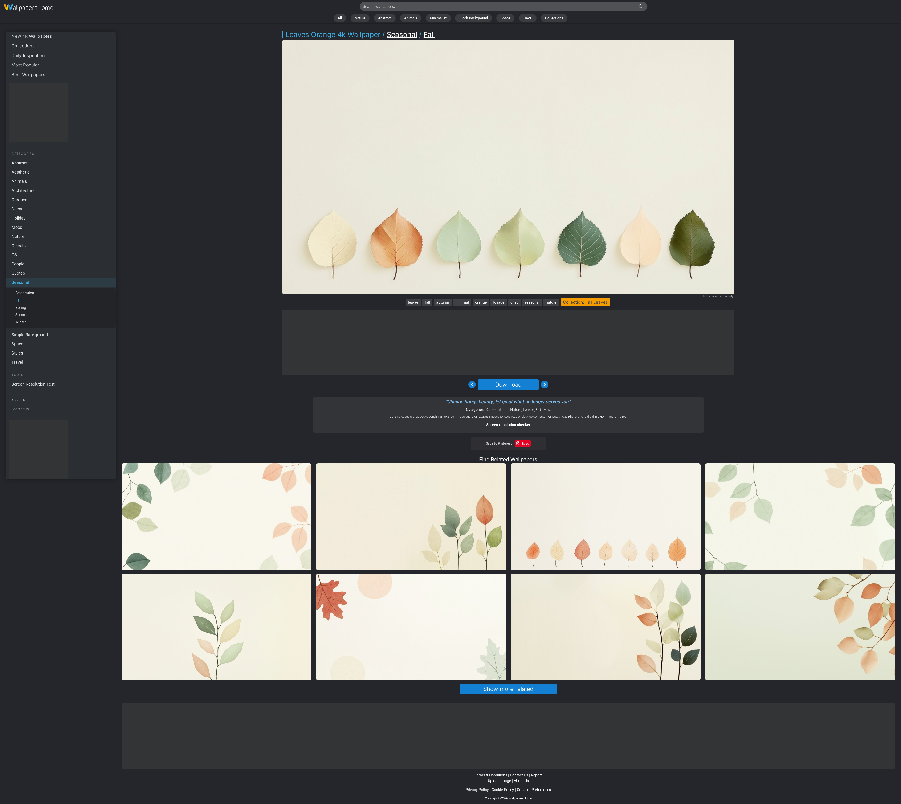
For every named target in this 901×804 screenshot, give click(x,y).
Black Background (473, 18)
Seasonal (20, 282)
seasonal (532, 302)
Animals (410, 18)
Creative (19, 199)
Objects (19, 245)
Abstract (384, 18)
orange (481, 302)
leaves (413, 302)
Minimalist (438, 18)
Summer (22, 315)
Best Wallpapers (28, 74)
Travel (527, 18)
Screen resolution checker (508, 425)
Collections (554, 18)
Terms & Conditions (491, 775)
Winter (20, 322)
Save (525, 443)
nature (551, 302)
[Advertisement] (38, 112)
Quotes (18, 273)
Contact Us (20, 409)
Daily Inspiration (28, 55)
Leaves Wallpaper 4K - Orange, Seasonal (28, 8)
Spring (20, 307)
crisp (514, 302)
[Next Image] (544, 384)
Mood (17, 227)
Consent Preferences (534, 790)
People (18, 263)
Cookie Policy (503, 790)
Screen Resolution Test (33, 384)
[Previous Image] (472, 384)
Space (505, 18)
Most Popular (25, 64)
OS (14, 254)
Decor (17, 208)
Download (508, 384)
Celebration (24, 293)
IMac (546, 409)
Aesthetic (20, 172)
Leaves (528, 409)
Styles (17, 353)
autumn (442, 302)
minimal (462, 302)
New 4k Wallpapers (32, 36)
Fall (18, 300)
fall (427, 302)
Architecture (23, 190)
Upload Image (499, 781)
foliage (498, 302)
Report (536, 775)
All (340, 18)
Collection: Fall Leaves (585, 302)
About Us (18, 400)
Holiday (19, 218)
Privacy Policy (477, 790)
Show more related (508, 689)
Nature (360, 18)
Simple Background (30, 334)
